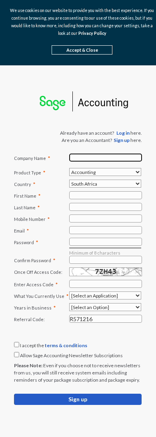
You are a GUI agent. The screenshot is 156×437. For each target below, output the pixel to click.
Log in (123, 133)
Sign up (122, 140)
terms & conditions (66, 345)
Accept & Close (82, 50)
